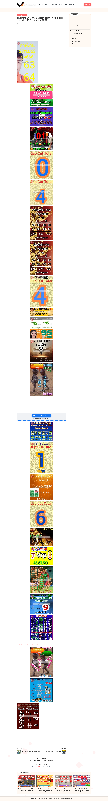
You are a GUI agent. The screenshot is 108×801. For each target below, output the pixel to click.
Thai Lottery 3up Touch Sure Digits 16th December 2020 (32, 644)
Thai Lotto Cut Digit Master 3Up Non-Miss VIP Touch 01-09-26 (63, 789)
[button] (87, 4)
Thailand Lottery (74, 38)
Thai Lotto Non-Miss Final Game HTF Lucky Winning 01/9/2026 (81, 789)
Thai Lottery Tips (74, 36)
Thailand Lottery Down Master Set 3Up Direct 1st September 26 (45, 789)
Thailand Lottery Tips (27, 642)
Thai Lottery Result (74, 30)
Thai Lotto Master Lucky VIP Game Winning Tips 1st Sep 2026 (26, 789)
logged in (40, 766)
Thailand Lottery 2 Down (76, 41)
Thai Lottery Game (74, 25)
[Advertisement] (41, 33)
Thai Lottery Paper (74, 28)
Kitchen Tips (73, 20)
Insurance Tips (73, 17)
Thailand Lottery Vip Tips (76, 43)
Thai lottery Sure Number (22, 15)
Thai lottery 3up (74, 23)
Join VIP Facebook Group (42, 415)
